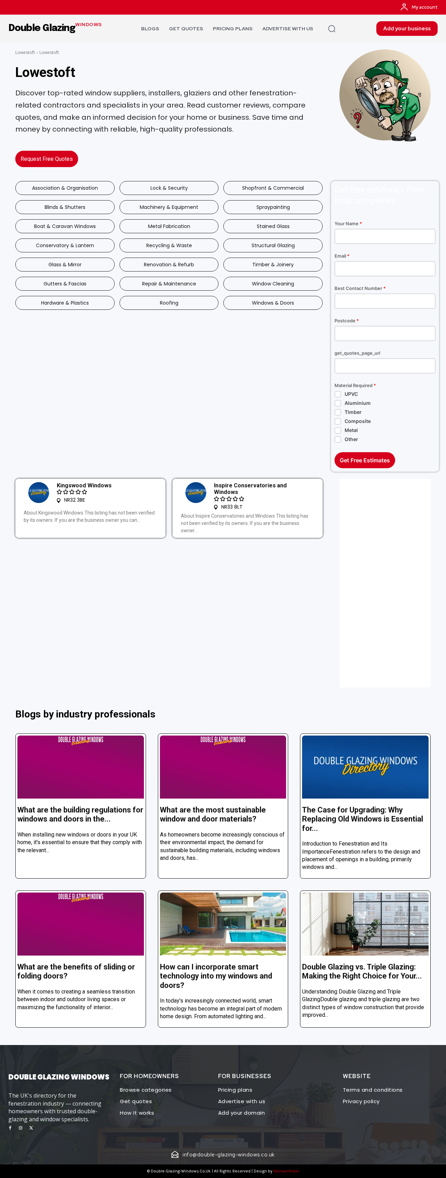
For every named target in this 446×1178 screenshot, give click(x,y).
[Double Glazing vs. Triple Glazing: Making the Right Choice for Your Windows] (365, 924)
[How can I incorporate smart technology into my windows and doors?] (223, 924)
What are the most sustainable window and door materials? (213, 814)
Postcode (346, 321)
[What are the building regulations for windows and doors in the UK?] (80, 767)
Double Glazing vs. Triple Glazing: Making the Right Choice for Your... (362, 971)
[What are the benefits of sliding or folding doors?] (80, 924)
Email (341, 256)
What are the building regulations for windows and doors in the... (80, 814)
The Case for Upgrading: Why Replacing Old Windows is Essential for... (362, 819)
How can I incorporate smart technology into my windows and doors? (216, 976)
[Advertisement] (385, 583)
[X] (31, 1128)
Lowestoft (25, 52)
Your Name (348, 223)
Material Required (355, 385)
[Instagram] (20, 1128)
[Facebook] (10, 1128)
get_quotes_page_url (357, 353)
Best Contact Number (360, 288)
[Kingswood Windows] (38, 492)
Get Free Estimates (365, 460)
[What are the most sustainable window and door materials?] (223, 767)
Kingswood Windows (84, 485)
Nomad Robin (286, 1171)
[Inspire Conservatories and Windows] (195, 492)
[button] (332, 28)
